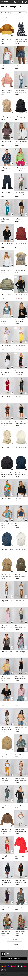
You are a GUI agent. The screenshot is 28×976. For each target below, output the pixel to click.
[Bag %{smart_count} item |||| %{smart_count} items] (26, 2)
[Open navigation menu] (2, 2)
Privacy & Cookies (19, 974)
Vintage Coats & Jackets (17, 13)
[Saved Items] (22, 2)
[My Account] (19, 2)
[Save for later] (12, 36)
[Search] (15, 2)
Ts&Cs (26, 974)
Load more (14, 945)
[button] (2, 966)
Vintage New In (5, 13)
